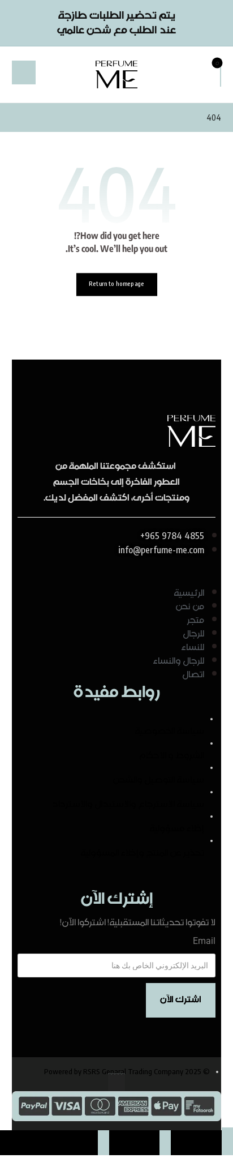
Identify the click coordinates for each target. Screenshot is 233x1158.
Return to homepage (116, 283)
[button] (220, 73)
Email (204, 940)
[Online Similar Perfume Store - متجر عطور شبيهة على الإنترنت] (116, 75)
